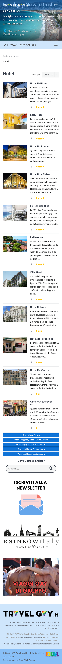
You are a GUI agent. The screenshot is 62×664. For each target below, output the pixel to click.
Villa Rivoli (36, 272)
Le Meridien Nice (39, 205)
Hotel (6, 61)
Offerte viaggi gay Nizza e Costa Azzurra (31, 440)
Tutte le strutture (11, 56)
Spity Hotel (36, 114)
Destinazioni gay (14, 34)
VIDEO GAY (46, 625)
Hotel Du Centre (39, 370)
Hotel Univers (38, 307)
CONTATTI (54, 628)
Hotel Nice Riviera (40, 174)
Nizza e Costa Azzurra (22, 31)
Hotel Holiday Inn (40, 146)
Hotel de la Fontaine (41, 338)
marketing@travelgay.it (31, 637)
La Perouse (36, 237)
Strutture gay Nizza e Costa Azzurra (31, 444)
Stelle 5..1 (48, 74)
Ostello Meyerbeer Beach (41, 403)
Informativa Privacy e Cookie (46, 644)
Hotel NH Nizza (38, 83)
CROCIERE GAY (42, 622)
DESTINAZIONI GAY (25, 622)
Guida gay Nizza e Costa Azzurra (31, 449)
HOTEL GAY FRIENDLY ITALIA (27, 625)
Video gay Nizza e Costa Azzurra (31, 454)
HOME (12, 622)
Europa (46, 31)
